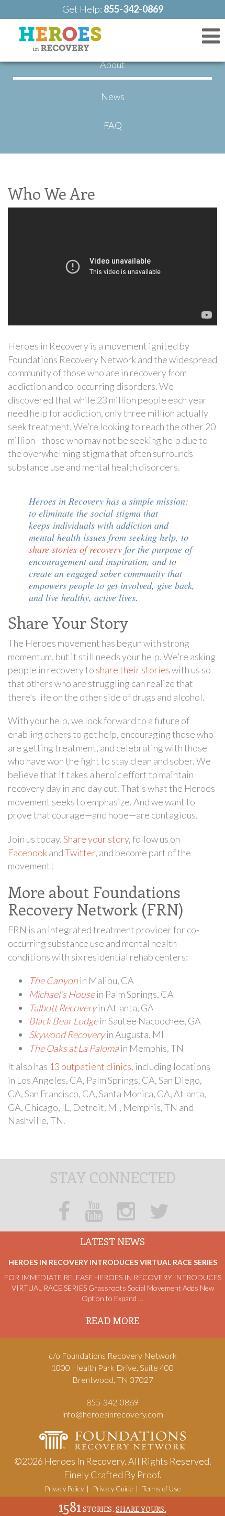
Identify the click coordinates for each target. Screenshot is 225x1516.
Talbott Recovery (62, 1007)
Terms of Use (161, 1489)
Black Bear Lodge (63, 1021)
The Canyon (53, 980)
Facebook (27, 852)
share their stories (133, 669)
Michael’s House (62, 994)
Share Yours (141, 1509)
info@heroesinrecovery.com (112, 1414)
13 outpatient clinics (90, 1066)
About (112, 64)
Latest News (112, 1241)
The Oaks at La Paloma (74, 1048)
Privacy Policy (64, 1489)
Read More (113, 1320)
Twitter (80, 852)
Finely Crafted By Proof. (113, 1474)
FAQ (113, 125)
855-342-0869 (133, 9)
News (113, 96)
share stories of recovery (75, 549)
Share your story (96, 839)
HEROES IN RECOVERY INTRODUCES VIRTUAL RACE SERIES (112, 1262)
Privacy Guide (113, 1489)
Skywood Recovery (67, 1034)
